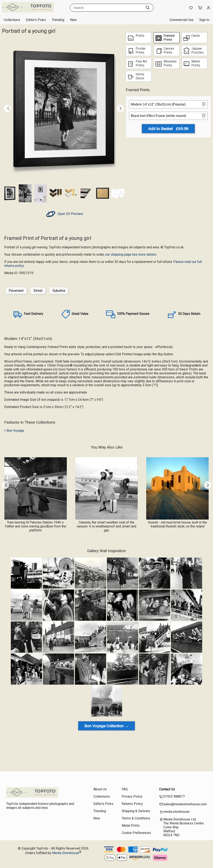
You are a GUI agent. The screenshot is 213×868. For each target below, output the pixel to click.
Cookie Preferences (136, 833)
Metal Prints (131, 826)
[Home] (28, 11)
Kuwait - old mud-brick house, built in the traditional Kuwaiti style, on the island (177, 524)
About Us (100, 789)
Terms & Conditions (136, 818)
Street (37, 291)
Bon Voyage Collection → (106, 725)
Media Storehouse (65, 853)
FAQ (125, 789)
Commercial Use (181, 20)
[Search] (147, 7)
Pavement (16, 291)
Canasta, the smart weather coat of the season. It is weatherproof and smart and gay (106, 526)
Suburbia (58, 291)
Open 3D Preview (70, 214)
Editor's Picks (36, 20)
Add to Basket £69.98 (168, 128)
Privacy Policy (132, 796)
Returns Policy (132, 804)
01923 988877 (174, 796)
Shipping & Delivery (136, 811)
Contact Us (167, 789)
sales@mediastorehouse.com (185, 804)
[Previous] (7, 108)
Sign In (204, 20)
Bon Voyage (15, 431)
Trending (58, 20)
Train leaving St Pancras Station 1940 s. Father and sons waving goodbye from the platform (35, 526)
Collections (12, 20)
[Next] (120, 108)
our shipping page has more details (130, 254)
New (73, 20)
